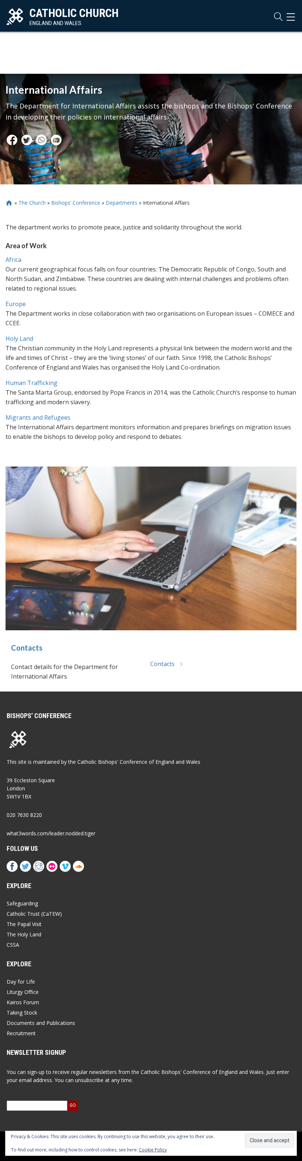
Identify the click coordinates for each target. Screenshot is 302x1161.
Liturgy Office (23, 991)
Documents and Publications (41, 1022)
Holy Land (19, 339)
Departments (121, 202)
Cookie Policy (153, 1150)
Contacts (26, 647)
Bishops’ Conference (75, 202)
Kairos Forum (23, 1002)
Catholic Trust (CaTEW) (34, 913)
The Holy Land (24, 934)
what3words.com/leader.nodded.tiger (51, 833)
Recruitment (21, 1033)
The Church (32, 202)
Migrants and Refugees (38, 417)
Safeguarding (22, 903)
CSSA (13, 944)
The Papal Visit (24, 924)
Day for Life (21, 981)
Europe (16, 304)
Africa (13, 260)
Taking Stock (22, 1012)
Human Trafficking (31, 383)
